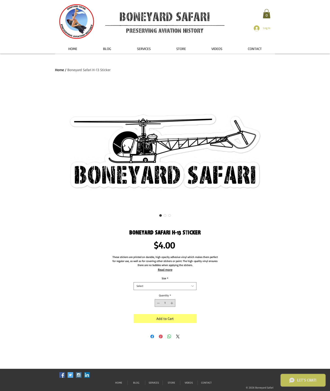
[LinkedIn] (87, 375)
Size (165, 278)
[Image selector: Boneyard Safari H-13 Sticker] (160, 215)
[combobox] (165, 286)
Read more (165, 269)
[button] (267, 13)
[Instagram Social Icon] (78, 375)
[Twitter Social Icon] (70, 375)
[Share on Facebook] (152, 336)
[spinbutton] (165, 303)
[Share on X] (177, 336)
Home (59, 70)
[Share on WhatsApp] (169, 336)
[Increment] (172, 303)
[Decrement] (157, 303)
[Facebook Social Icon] (62, 375)
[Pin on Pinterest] (160, 336)
